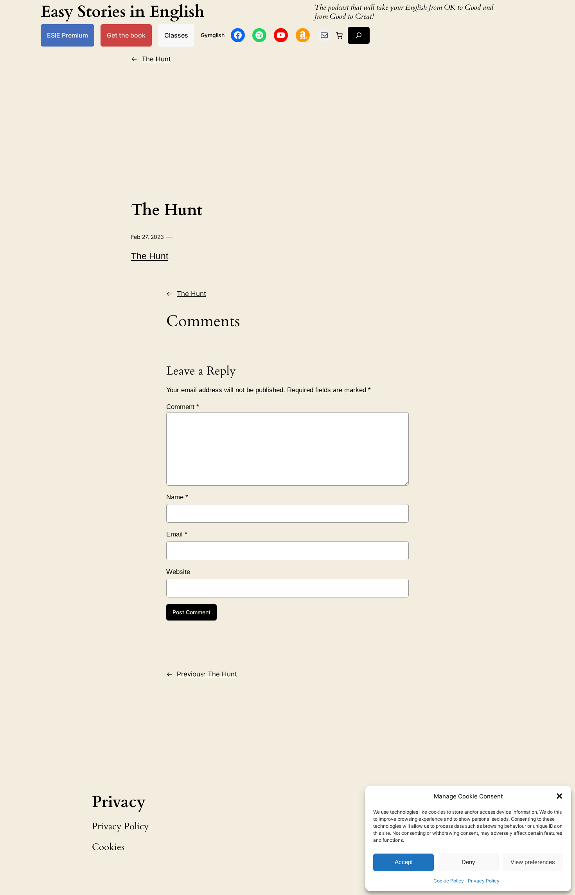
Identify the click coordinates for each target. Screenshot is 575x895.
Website (178, 572)
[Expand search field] (359, 35)
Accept (404, 862)
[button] (559, 796)
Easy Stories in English (123, 12)
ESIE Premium (67, 35)
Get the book (126, 35)
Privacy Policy (484, 881)
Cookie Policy (448, 881)
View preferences (532, 862)
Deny (468, 862)
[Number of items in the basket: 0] (339, 35)
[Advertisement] (287, 130)
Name (177, 497)
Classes (176, 35)
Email (176, 534)
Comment (182, 407)
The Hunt (156, 59)
